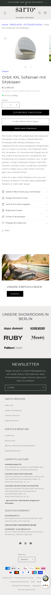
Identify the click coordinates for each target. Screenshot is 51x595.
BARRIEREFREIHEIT (13, 451)
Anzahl (4, 100)
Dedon (5, 71)
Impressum (36, 586)
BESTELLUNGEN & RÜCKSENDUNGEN (20, 446)
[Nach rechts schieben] (31, 67)
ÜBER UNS (9, 405)
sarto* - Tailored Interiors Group (21, 578)
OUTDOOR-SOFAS (33, 24)
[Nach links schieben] (20, 67)
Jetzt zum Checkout (25, 128)
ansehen (15, 294)
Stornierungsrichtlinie (26, 589)
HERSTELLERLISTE (12, 415)
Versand (14, 91)
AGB (33, 582)
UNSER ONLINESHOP (13, 410)
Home (5, 24)
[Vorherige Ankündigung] (4, 3)
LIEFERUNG (9, 435)
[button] (5, 13)
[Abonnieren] (43, 388)
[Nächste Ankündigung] (46, 3)
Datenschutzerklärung (19, 582)
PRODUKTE (16, 24)
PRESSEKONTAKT (12, 421)
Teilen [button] (7, 230)
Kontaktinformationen (21, 586)
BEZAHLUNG (10, 441)
